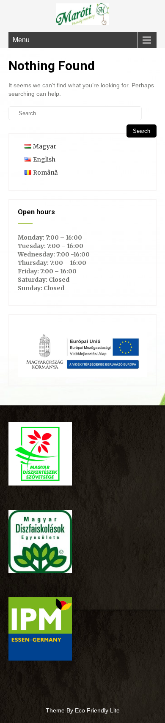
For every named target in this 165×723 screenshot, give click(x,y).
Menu (21, 39)
